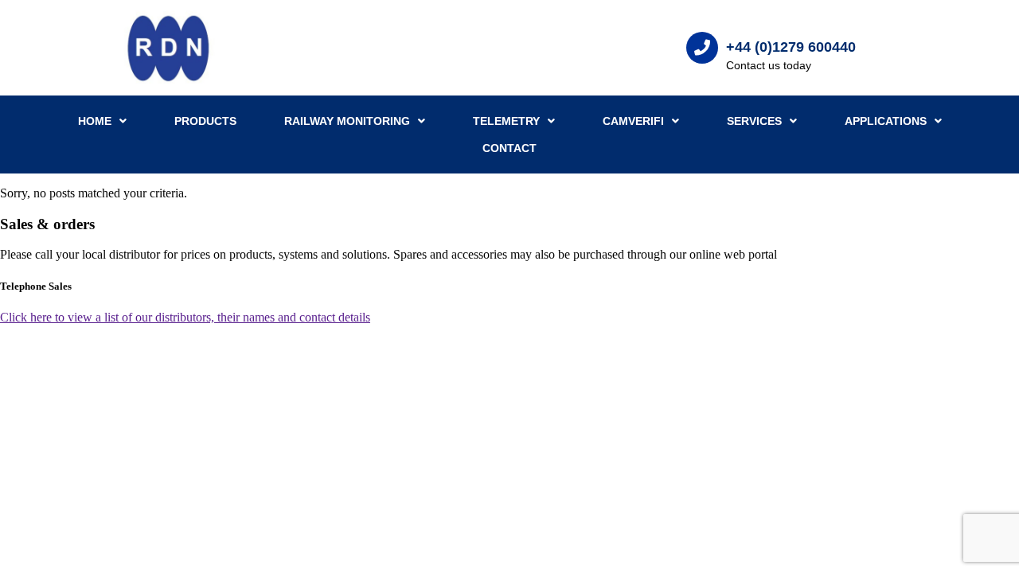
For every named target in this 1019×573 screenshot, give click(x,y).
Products (205, 121)
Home (94, 121)
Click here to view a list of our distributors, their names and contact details (185, 317)
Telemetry (506, 121)
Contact (509, 148)
